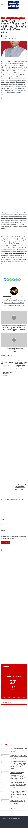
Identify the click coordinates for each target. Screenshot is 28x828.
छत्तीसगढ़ (23, 17)
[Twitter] (7, 278)
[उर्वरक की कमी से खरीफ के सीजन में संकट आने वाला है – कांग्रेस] (5, 750)
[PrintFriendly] (16, 278)
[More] (19, 278)
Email (3, 524)
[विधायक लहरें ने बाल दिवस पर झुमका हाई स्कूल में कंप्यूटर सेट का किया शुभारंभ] (5, 802)
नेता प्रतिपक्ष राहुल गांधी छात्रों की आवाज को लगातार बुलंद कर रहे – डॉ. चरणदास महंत (20, 487)
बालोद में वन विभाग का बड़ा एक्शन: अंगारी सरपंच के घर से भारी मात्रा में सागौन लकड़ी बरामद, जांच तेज (21, 363)
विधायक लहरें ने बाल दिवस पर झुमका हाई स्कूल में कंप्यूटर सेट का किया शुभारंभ (17, 801)
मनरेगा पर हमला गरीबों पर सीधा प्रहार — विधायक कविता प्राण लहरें (18, 756)
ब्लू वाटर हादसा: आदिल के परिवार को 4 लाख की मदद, (7, 362)
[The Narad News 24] (13, 5)
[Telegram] (13, 278)
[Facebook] (5, 278)
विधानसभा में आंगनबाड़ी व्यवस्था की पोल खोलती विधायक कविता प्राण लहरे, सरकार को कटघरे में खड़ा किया (18, 785)
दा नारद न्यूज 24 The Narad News (9, 36)
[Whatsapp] (10, 278)
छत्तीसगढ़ (18, 17)
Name (3, 519)
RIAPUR (3, 17)
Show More (14, 808)
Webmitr (19, 820)
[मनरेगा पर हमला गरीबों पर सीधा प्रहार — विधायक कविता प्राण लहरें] (5, 757)
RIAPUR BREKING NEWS (11, 17)
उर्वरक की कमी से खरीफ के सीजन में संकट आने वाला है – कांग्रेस (18, 749)
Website (3, 530)
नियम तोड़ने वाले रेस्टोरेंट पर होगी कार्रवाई (7, 372)
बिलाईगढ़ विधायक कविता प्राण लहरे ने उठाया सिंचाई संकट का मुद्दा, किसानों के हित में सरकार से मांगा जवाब (18, 794)
